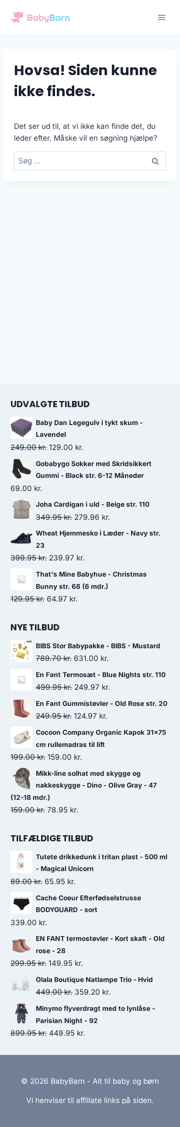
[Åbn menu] (161, 17)
